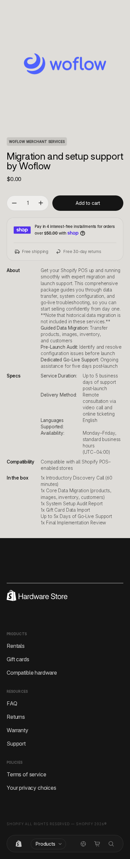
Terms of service (26, 774)
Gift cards (18, 659)
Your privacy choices (31, 787)
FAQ (12, 703)
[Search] (111, 844)
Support (16, 743)
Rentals (16, 645)
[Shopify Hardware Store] (18, 844)
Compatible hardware (32, 672)
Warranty (17, 729)
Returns (16, 716)
